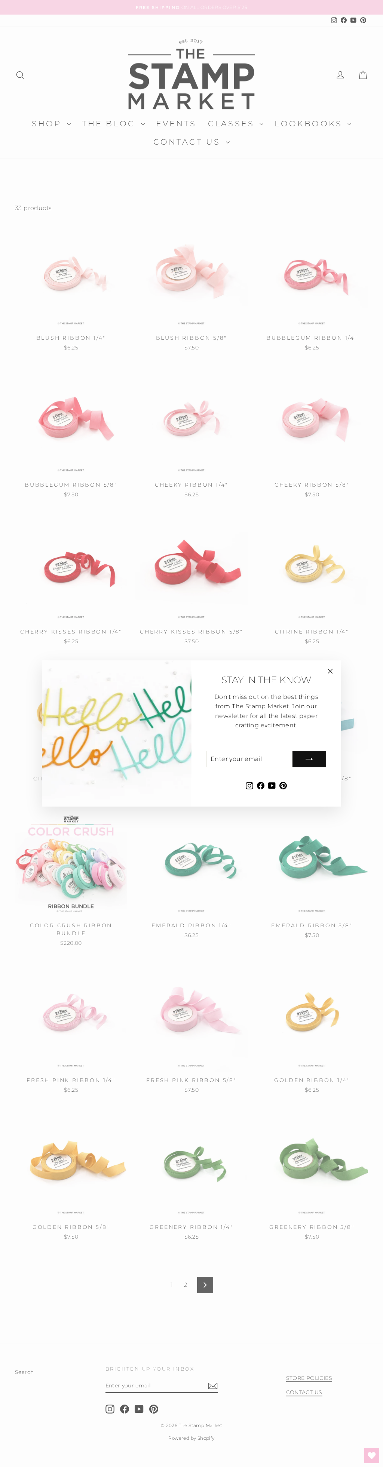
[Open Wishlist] (371, 1455)
